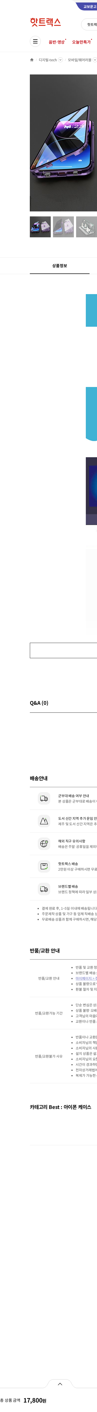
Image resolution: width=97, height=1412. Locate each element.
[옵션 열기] (60, 1383)
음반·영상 (57, 42)
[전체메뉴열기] (35, 41)
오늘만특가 (81, 42)
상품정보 (59, 265)
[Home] (32, 60)
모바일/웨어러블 (80, 59)
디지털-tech (48, 59)
